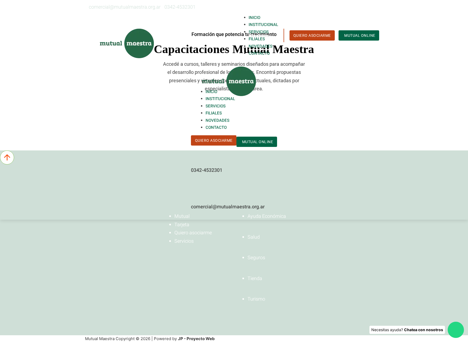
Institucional (263, 25)
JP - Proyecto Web (196, 338)
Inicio (254, 18)
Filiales (257, 39)
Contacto (259, 53)
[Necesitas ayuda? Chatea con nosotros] (456, 330)
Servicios (259, 32)
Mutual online (359, 35)
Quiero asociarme (312, 35)
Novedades (260, 46)
